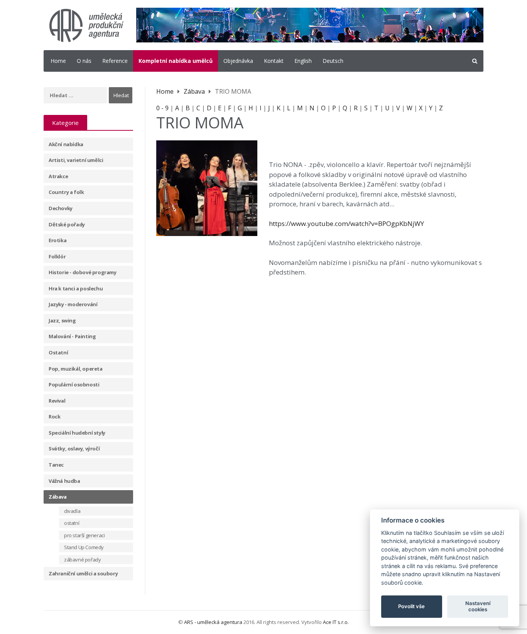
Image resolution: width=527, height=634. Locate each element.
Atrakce (58, 176)
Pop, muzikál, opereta (76, 368)
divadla (72, 511)
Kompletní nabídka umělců (176, 60)
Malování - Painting (72, 336)
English (303, 60)
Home (58, 60)
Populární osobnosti (74, 384)
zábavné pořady (82, 559)
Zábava (58, 496)
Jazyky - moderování (73, 304)
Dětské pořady (67, 224)
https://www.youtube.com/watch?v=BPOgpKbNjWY (346, 223)
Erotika (57, 240)
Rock (54, 416)
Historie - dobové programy (83, 272)
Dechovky (61, 208)
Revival (57, 400)
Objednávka (238, 60)
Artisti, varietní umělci (76, 160)
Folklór (57, 256)
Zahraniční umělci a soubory (83, 573)
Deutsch (333, 60)
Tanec (56, 464)
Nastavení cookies (477, 606)
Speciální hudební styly (77, 432)
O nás (84, 60)
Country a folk (66, 192)
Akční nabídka (66, 144)
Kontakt (274, 60)
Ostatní (58, 352)
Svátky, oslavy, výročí (74, 448)
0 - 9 (162, 108)
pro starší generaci (84, 535)
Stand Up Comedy (84, 547)
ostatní (71, 522)
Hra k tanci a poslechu (76, 288)
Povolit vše (411, 606)
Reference (115, 60)
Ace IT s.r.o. (336, 622)
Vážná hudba (64, 480)
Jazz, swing (62, 320)
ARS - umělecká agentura (213, 622)
